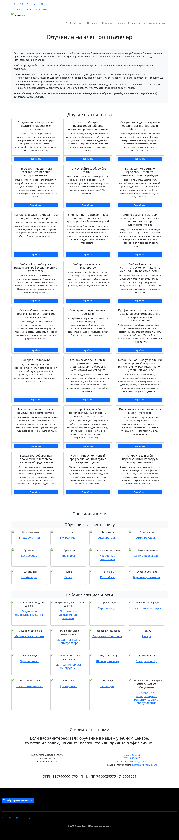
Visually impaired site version (17, 800)
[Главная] (58, 15)
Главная (18, 9)
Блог (29, 9)
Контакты (41, 9)
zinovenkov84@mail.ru (135, 761)
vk (35, 3)
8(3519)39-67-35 (132, 758)
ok (42, 3)
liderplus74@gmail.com (144, 764)
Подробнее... (36, 159)
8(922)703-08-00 (132, 754)
